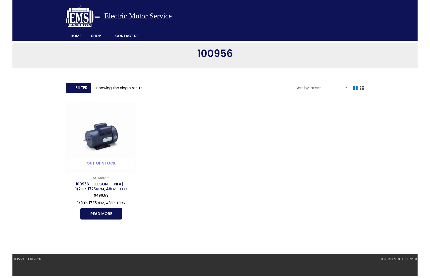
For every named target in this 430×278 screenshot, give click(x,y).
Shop (96, 35)
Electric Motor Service (138, 16)
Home (76, 35)
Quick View (101, 168)
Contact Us (127, 35)
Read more (101, 213)
